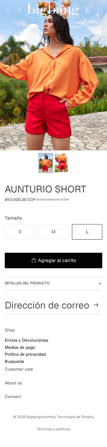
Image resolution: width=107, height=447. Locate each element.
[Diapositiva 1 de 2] (45, 163)
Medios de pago (20, 347)
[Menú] (7, 10)
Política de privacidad (25, 354)
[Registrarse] (96, 305)
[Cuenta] (86, 10)
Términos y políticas (53, 429)
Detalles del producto (27, 283)
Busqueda (14, 361)
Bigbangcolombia (41, 416)
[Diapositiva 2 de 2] (61, 163)
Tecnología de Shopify (75, 416)
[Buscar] (19, 10)
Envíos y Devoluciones (26, 340)
